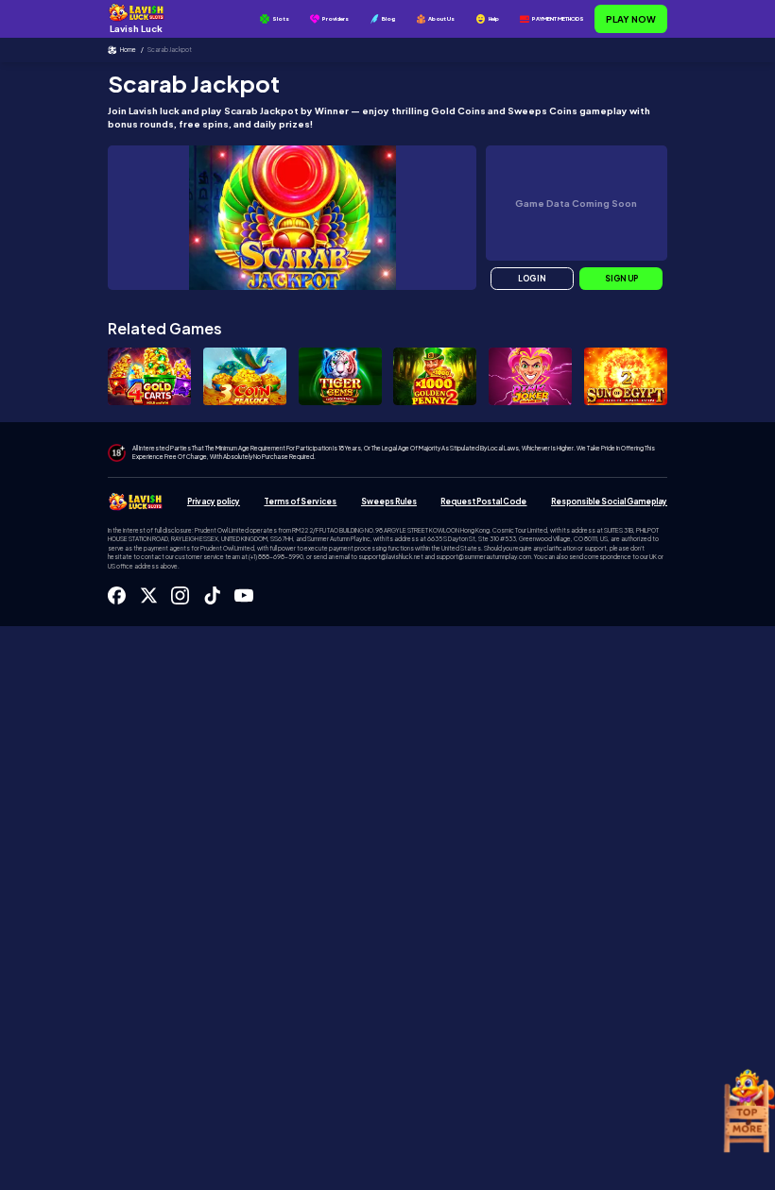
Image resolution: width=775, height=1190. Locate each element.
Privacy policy (213, 501)
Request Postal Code (483, 501)
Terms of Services (300, 501)
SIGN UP (621, 278)
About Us (441, 18)
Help (494, 18)
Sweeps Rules (389, 501)
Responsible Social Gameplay (609, 501)
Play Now (631, 19)
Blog (388, 18)
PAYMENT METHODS (558, 18)
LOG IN (532, 278)
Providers (335, 18)
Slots (280, 18)
